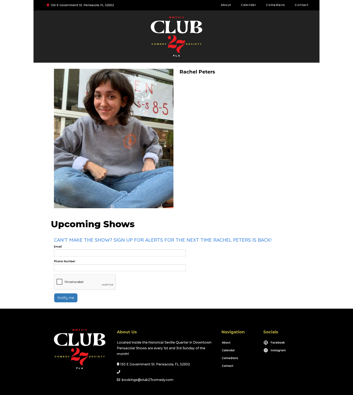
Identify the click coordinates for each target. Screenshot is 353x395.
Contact (301, 5)
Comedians (275, 5)
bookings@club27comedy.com (147, 380)
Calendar (248, 5)
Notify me (65, 297)
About (226, 5)
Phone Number (64, 261)
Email (58, 246)
